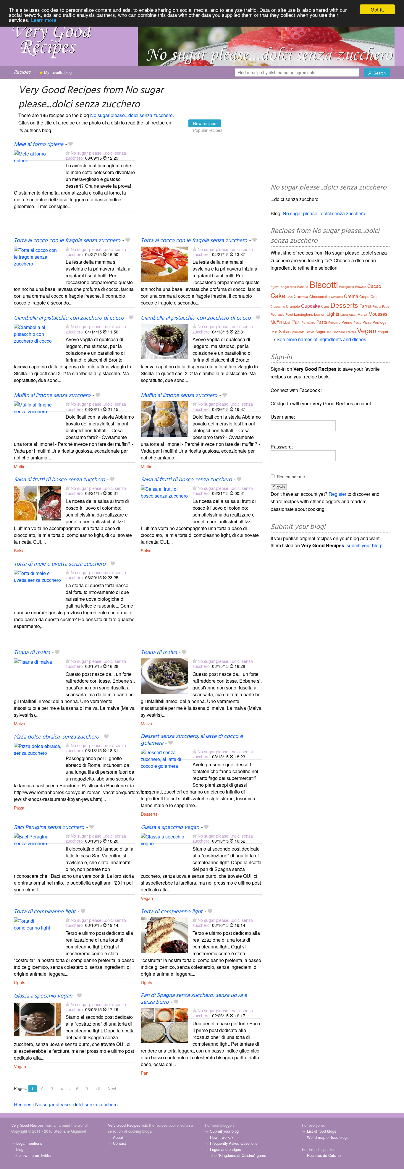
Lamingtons (303, 314)
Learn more (43, 19)
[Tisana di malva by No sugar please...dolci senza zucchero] (37, 675)
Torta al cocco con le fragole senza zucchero (67, 240)
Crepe (364, 296)
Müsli (286, 322)
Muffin (19, 466)
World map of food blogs (327, 1137)
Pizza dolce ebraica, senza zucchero (56, 737)
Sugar (320, 331)
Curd (325, 306)
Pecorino (334, 322)
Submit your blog (224, 1131)
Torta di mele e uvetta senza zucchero (60, 564)
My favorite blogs (58, 72)
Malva (19, 723)
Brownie (360, 287)
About (118, 1137)
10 (98, 1089)
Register (337, 493)
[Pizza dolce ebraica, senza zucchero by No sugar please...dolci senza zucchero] (37, 759)
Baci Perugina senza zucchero (49, 827)
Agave (275, 287)
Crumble (293, 306)
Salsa (19, 550)
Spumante (297, 332)
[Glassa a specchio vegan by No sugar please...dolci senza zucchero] (164, 850)
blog (19, 1149)
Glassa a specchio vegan (170, 827)
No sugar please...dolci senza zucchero (131, 115)
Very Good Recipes (27, 1125)
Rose (274, 332)
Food (289, 315)
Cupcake (310, 305)
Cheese (301, 296)
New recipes (204, 123)
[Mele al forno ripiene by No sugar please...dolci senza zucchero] (37, 167)
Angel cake (288, 287)
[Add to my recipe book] (70, 144)
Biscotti (323, 284)
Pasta (321, 322)
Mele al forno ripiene (38, 144)
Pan (144, 1073)
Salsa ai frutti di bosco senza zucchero (59, 479)
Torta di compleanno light (45, 911)
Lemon (319, 314)
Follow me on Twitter (33, 1155)
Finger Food (381, 307)
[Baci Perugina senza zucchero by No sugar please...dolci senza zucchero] (37, 850)
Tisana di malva (32, 652)
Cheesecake (319, 296)
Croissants (278, 307)
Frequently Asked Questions (233, 1143)
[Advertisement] (201, 189)
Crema (351, 296)
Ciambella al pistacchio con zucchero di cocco (69, 318)
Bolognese (346, 287)
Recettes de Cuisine (324, 1155)
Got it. (377, 9)
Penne (347, 322)
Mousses (378, 313)
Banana (302, 287)
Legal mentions (29, 1143)
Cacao (374, 286)
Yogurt (383, 331)
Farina (365, 306)
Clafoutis (337, 297)
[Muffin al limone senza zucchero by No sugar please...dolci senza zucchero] (37, 418)
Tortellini (339, 332)
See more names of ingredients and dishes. (322, 339)
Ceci (290, 297)
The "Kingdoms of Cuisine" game (238, 1155)
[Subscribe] (68, 153)
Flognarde (278, 315)
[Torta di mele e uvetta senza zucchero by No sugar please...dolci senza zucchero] (37, 586)
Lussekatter (348, 315)
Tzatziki (351, 332)
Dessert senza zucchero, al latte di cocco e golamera (192, 740)
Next (112, 1089)
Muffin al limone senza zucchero (52, 395)
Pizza (19, 807)
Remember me (291, 477)
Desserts (149, 814)
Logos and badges (225, 1149)
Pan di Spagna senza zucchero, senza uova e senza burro (194, 999)
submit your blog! (364, 545)
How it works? (221, 1137)
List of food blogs (321, 1131)
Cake (278, 295)
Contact (119, 1143)
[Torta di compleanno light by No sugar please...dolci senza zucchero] (37, 934)
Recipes (22, 72)
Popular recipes (207, 130)
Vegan (147, 898)
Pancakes (308, 322)
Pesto (357, 322)
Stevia (310, 332)
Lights (19, 982)
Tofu (329, 332)
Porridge (380, 322)
